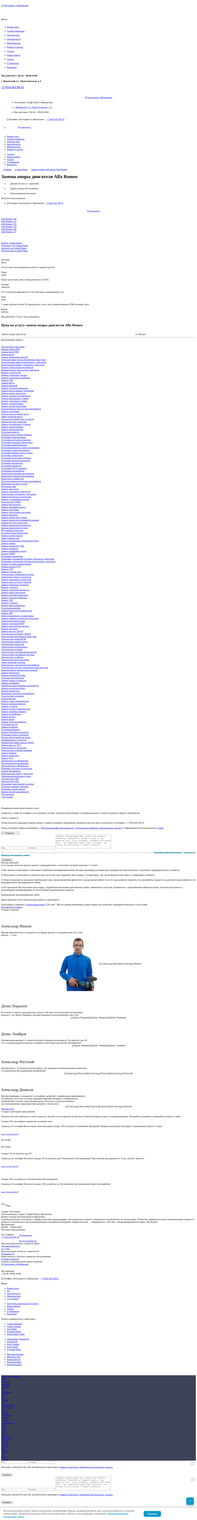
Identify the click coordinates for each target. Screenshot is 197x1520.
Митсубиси (6, 1438)
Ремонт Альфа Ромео (11, 243)
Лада (3, 1431)
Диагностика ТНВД (11, 502)
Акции (10, 59)
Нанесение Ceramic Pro (12, 478)
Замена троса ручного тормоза (16, 582)
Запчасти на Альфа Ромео (14, 248)
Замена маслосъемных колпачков (17, 391)
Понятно (152, 1514)
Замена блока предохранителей (16, 610)
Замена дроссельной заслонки (16, 512)
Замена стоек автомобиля (13, 722)
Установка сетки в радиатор (15, 735)
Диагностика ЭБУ (10, 779)
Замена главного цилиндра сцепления (20, 618)
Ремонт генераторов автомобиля (17, 367)
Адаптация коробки (11, 608)
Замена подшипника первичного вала (20, 541)
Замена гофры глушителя (13, 680)
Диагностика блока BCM (13, 639)
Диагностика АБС (10, 781)
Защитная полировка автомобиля (17, 473)
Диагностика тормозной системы (17, 574)
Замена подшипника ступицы (16, 424)
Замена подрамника (11, 714)
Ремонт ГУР (7, 569)
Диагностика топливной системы (17, 654)
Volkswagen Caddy (16, 1334)
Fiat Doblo (12, 1329)
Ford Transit (12, 1347)
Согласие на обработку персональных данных (109, 1374)
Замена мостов (8, 698)
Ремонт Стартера (9, 603)
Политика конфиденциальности (72, 1374)
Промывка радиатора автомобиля (17, 693)
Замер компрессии (10, 538)
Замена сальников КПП (12, 623)
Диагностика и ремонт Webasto (16, 435)
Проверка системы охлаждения (16, 768)
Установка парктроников (13, 437)
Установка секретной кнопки (15, 450)
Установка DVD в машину (14, 468)
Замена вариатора (10, 755)
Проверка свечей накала (13, 789)
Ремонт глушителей (11, 372)
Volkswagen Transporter (18, 1339)
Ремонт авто (13, 27)
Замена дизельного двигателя (15, 491)
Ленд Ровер (7, 1407)
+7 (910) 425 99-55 (12, 87)
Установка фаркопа (10, 729)
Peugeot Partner (14, 1362)
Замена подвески (9, 727)
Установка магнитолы (12, 463)
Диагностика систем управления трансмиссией (24, 667)
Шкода (4, 1412)
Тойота (4, 1451)
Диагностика (13, 35)
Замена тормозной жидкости (15, 590)
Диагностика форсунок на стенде (17, 419)
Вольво (4, 1400)
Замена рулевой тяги (11, 572)
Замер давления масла (12, 416)
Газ (2, 1402)
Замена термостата (10, 691)
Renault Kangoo (14, 1364)
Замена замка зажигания (13, 592)
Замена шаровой (9, 385)
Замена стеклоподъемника (14, 598)
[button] (5, 1109)
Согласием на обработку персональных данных (98, 828)
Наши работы (13, 55)
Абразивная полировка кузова (16, 776)
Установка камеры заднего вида (16, 453)
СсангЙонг (6, 1415)
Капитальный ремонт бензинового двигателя (23, 362)
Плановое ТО (8, 1254)
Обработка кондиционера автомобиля (20, 685)
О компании (13, 63)
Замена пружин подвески (13, 422)
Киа (3, 1397)
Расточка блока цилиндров (14, 533)
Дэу (3, 1389)
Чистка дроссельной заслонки (16, 737)
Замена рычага (8, 717)
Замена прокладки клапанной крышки (20, 520)
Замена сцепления (10, 411)
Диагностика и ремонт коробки (16, 750)
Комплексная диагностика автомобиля (20, 665)
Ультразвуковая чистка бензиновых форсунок (23, 359)
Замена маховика (9, 515)
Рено (3, 1410)
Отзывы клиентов (10, 1259)
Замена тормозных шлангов (15, 585)
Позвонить (23, 127)
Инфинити (6, 1392)
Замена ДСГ (7, 758)
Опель (4, 1446)
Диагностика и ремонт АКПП (16, 634)
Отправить (7, 860)
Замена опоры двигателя (13, 393)
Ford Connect (13, 1344)
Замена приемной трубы (13, 675)
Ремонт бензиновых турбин (15, 398)
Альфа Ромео (21, 169)
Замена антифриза (10, 683)
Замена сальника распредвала (15, 396)
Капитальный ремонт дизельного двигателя (22, 365)
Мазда (4, 1433)
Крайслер (6, 1384)
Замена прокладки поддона (14, 528)
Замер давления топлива (13, 662)
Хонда (4, 1459)
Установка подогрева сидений (16, 458)
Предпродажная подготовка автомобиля (21, 481)
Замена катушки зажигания (14, 595)
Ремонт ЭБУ (7, 600)
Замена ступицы (9, 706)
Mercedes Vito (13, 1357)
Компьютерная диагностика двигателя (20, 370)
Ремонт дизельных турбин (14, 401)
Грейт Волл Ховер (10, 1376)
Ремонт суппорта (9, 587)
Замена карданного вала (13, 621)
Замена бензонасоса (11, 504)
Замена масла (7, 354)
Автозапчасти (14, 39)
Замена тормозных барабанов (15, 378)
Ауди (3, 1425)
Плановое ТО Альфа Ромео (14, 245)
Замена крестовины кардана (15, 626)
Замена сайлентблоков (12, 427)
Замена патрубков (10, 510)
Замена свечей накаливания (15, 792)
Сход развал (7, 797)
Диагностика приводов (12, 644)
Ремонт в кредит (15, 47)
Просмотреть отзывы (11, 907)
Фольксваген (7, 1405)
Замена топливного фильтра (15, 732)
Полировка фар (8, 486)
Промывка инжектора (12, 556)
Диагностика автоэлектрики (15, 660)
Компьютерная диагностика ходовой (19, 670)
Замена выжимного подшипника (17, 616)
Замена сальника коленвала (14, 388)
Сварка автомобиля (10, 771)
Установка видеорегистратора (16, 440)
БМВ (3, 1379)
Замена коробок (9, 753)
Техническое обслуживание (14, 763)
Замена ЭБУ (7, 613)
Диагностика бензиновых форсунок (19, 636)
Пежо (4, 1449)
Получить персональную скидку (23, 1303)
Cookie (160, 828)
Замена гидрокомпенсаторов (15, 499)
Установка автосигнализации (15, 460)
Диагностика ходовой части (15, 414)
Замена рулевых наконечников (16, 564)
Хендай (5, 1444)
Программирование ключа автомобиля (20, 447)
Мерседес (6, 1436)
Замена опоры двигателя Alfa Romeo (49, 169)
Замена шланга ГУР (11, 566)
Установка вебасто (10, 432)
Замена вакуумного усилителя (16, 577)
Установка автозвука (11, 466)
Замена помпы (8, 543)
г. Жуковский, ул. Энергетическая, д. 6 (33, 107)
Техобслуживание (16, 31)
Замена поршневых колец (13, 551)
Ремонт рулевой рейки (12, 403)
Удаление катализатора (12, 678)
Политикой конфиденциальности (57, 828)
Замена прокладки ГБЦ (12, 546)
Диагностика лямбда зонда (14, 641)
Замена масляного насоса (13, 507)
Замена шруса (8, 383)
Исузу (4, 1394)
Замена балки (7, 719)
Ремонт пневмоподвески (13, 704)
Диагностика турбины (12, 657)
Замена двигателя (9, 489)
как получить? (10, 1134)
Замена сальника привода (13, 711)
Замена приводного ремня (14, 517)
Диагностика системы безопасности (19, 652)
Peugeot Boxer (13, 1359)
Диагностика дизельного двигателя (18, 494)
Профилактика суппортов (14, 740)
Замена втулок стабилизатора (15, 709)
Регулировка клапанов (12, 530)
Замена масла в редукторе (14, 748)
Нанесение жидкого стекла (14, 484)
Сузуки (4, 1420)
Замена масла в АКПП (12, 631)
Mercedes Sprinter (15, 1354)
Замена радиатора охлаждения (16, 497)
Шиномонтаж (13, 43)
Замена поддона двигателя (14, 522)
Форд (3, 1428)
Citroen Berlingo (14, 1324)
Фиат (3, 1456)
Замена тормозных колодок (14, 357)
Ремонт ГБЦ (7, 380)
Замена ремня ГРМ (10, 349)
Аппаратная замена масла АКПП (17, 742)
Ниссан (5, 1441)
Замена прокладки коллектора (16, 525)
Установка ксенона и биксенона (17, 442)
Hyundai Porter (14, 1331)
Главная (7, 169)
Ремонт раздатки (9, 629)
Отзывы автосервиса (35, 904)
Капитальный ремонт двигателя (17, 773)
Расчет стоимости (27, 1241)
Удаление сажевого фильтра (15, 786)
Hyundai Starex (14, 1349)
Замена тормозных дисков (14, 375)
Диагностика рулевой (11, 649)
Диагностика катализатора (14, 647)
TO (8, 1291)
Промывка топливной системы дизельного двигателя (27, 559)
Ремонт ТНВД (8, 554)
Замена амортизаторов (12, 429)
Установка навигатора (12, 455)
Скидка (10, 51)
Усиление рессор (9, 724)
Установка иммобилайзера (14, 445)
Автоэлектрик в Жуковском (14, 766)
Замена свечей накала (11, 535)
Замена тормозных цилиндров (16, 579)
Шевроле (5, 1381)
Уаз (3, 1454)
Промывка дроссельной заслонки (17, 784)
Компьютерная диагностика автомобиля (21, 409)
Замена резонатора (10, 673)
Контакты (12, 67)
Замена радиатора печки (13, 688)
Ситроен (5, 1387)
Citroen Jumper (14, 1326)
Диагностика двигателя (12, 347)
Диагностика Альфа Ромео (14, 251)
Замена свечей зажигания (13, 406)
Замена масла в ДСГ (11, 745)
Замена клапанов (9, 548)
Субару (4, 1418)
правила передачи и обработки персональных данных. (86, 1467)
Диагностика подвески (12, 696)
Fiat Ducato (12, 1341)
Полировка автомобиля (12, 471)
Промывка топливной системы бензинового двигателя (28, 561)
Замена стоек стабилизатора (15, 701)
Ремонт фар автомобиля (13, 605)
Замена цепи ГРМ (10, 352)
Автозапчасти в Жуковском (14, 760)
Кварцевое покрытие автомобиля (17, 476)
